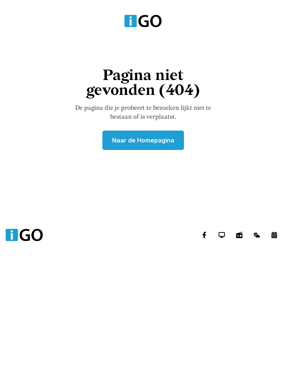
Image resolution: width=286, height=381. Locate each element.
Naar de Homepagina (143, 140)
